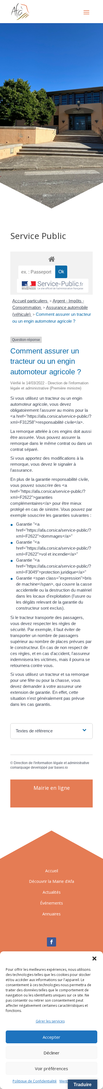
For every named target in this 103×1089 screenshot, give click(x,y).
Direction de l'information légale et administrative (51, 763)
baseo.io (61, 767)
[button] (94, 958)
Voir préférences (51, 1068)
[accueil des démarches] (51, 259)
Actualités (52, 892)
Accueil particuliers (30, 300)
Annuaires (51, 914)
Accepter (51, 1037)
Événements (51, 903)
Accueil (51, 870)
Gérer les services (50, 1021)
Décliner (51, 1053)
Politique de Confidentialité (35, 1081)
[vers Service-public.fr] (52, 286)
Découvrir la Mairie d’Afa (51, 881)
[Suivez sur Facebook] (51, 942)
